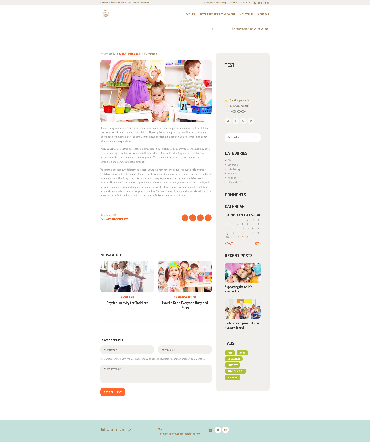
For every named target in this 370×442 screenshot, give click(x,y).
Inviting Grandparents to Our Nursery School (242, 325)
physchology (120, 219)
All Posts (218, 28)
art (108, 219)
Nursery (232, 173)
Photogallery (234, 181)
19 (227, 232)
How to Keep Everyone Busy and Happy (185, 304)
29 (243, 237)
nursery (233, 365)
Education (233, 164)
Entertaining (234, 169)
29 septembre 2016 (185, 297)
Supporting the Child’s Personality (238, 289)
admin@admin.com (239, 105)
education (234, 358)
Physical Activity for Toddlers (127, 302)
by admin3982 (108, 53)
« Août (229, 243)
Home (208, 28)
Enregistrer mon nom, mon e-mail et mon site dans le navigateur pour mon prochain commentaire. (154, 358)
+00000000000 (238, 111)
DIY (229, 28)
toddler (233, 377)
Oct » (257, 243)
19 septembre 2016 (129, 53)
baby (242, 352)
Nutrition (232, 177)
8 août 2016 (127, 297)
